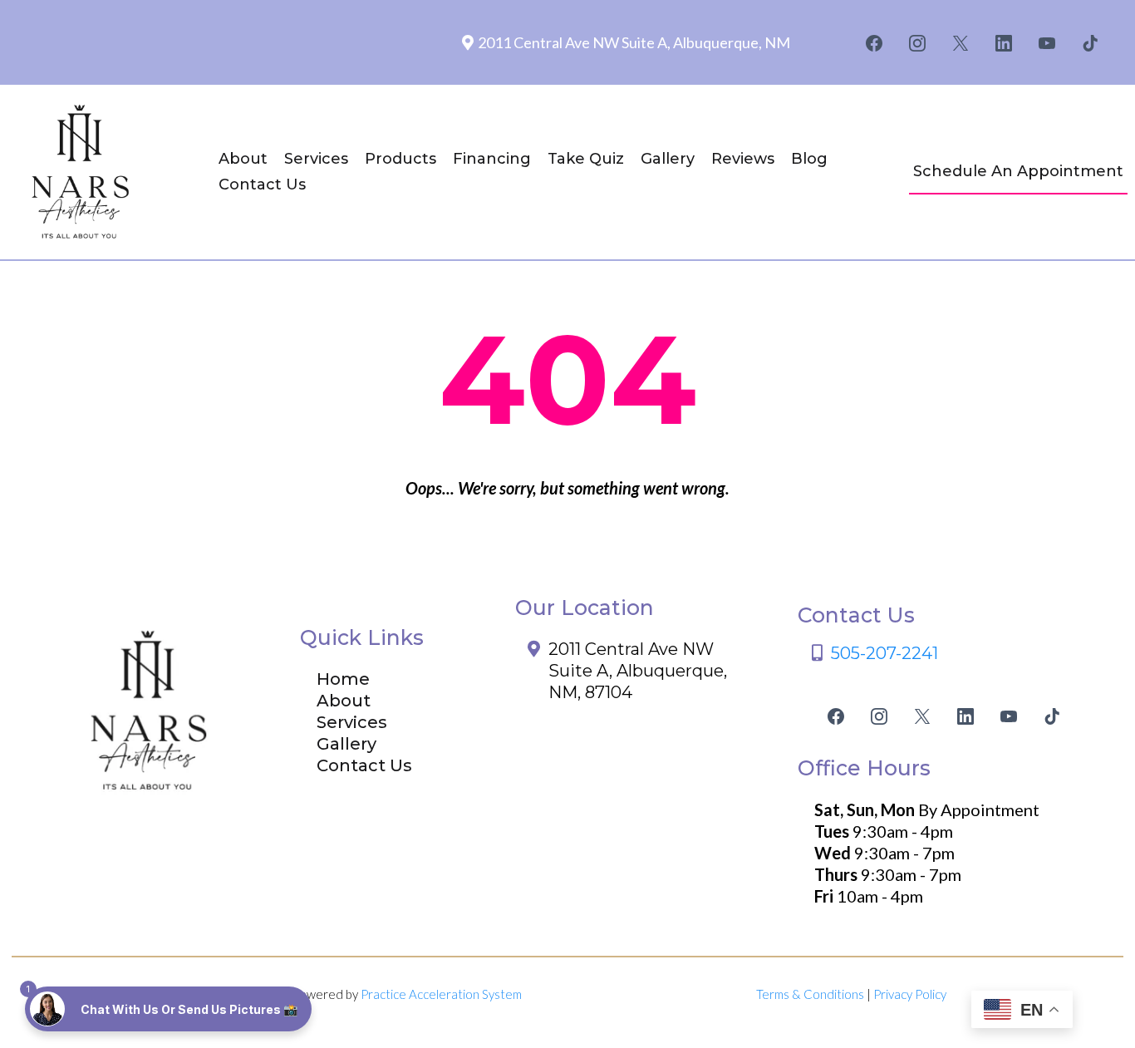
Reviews (742, 159)
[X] (960, 43)
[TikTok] (1090, 43)
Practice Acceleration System (441, 993)
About (243, 159)
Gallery (668, 159)
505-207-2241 (884, 653)
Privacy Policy (909, 993)
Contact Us (262, 184)
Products (400, 159)
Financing (492, 159)
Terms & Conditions (810, 993)
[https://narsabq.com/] (83, 172)
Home (343, 679)
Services (316, 159)
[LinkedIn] (1003, 43)
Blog (809, 159)
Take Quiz (586, 159)
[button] (168, 1008)
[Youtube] (1047, 43)
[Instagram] (917, 43)
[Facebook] (874, 43)
